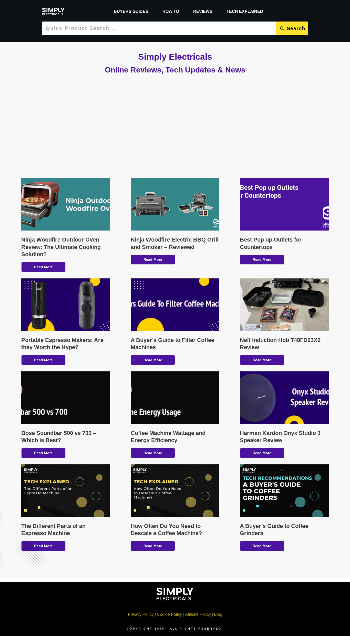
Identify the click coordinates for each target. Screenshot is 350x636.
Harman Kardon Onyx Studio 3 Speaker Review (284, 417)
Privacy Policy (141, 614)
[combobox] (159, 28)
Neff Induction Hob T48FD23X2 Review (284, 324)
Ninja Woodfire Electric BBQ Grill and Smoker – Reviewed (175, 228)
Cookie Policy (169, 614)
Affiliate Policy (198, 614)
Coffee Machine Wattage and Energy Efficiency (175, 417)
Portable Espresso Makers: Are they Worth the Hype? (65, 324)
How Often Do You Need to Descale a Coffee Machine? (175, 510)
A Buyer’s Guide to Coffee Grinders (284, 510)
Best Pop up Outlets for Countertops (284, 228)
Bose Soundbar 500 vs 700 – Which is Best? (65, 417)
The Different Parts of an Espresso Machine (65, 510)
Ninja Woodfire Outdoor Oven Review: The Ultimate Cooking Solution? (65, 228)
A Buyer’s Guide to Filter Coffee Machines (175, 324)
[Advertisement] (175, 139)
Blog (218, 614)
